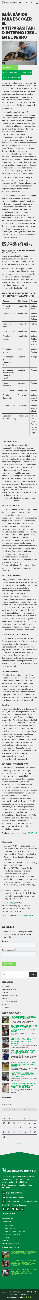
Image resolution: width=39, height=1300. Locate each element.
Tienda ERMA (6, 1221)
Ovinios (4, 1004)
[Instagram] (13, 1209)
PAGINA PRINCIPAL (8, 1218)
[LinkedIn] (8, 1209)
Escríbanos (6, 1241)
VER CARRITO (9, 1225)
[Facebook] (4, 1209)
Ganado (5, 992)
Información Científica (10, 995)
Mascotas (6, 998)
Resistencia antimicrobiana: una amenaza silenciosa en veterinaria (23, 1052)
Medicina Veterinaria (9, 1001)
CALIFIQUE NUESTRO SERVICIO (14, 1231)
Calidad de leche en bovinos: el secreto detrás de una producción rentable (23, 1085)
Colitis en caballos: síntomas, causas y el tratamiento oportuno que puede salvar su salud (24, 1028)
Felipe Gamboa (8, 903)
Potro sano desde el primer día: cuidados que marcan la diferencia (23, 1064)
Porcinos (5, 1007)
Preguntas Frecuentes (10, 1244)
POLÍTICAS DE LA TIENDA (12, 1234)
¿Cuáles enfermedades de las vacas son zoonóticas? (23, 1018)
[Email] (22, 1209)
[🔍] (33, 974)
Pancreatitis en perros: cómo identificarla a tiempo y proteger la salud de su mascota (24, 1040)
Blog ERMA (6, 1238)
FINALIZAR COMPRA (11, 1228)
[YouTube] (17, 1209)
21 (25, 1127)
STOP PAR (32, 833)
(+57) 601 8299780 (14, 1193)
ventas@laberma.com (15, 1197)
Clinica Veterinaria (9, 990)
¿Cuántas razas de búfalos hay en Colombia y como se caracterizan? (22, 1074)
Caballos (5, 987)
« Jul (19, 1143)
